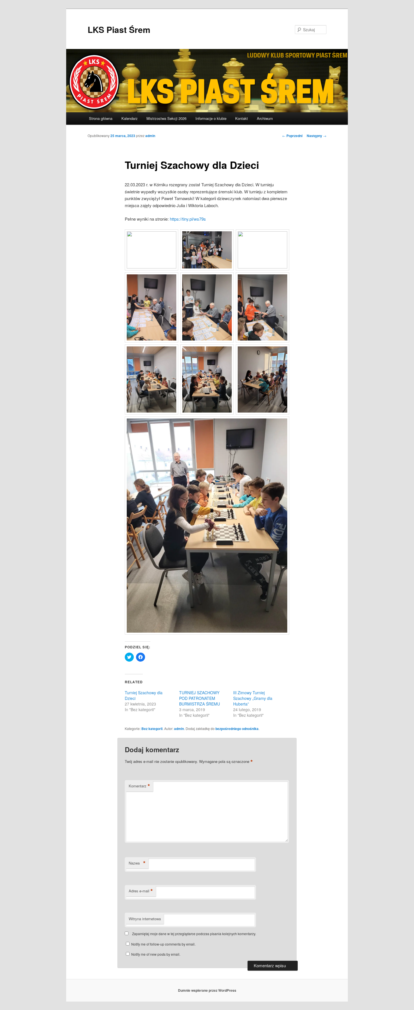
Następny (316, 135)
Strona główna (100, 118)
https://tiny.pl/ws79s (188, 219)
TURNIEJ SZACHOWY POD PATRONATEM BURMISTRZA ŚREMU (200, 698)
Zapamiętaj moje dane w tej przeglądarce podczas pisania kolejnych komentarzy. (194, 933)
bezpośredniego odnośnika (237, 728)
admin (150, 135)
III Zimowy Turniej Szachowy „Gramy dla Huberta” (252, 698)
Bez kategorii (152, 728)
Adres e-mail (141, 890)
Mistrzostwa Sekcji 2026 (166, 118)
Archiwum (265, 118)
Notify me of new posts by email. (155, 954)
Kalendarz (129, 118)
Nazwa (137, 863)
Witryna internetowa (145, 918)
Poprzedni (292, 135)
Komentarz (139, 785)
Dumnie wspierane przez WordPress (207, 990)
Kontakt (241, 118)
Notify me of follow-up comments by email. (163, 944)
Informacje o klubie (210, 118)
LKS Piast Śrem (119, 29)
